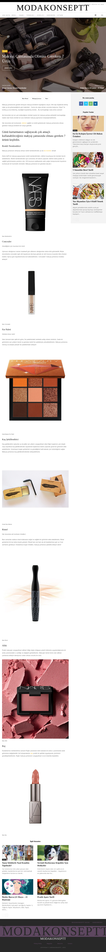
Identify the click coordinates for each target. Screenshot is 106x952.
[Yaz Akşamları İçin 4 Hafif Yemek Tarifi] (88, 191)
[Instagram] (95, 15)
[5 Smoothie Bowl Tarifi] (88, 160)
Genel (5, 51)
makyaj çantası (36, 98)
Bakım (75, 130)
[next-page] (6, 915)
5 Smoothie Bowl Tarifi (83, 170)
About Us (60, 943)
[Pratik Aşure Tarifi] (53, 887)
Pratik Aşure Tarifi (45, 897)
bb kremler (48, 151)
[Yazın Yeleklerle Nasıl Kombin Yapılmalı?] (17, 853)
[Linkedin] (95, 104)
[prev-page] (3, 915)
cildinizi (24, 123)
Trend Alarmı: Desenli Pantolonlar (14, 88)
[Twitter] (86, 104)
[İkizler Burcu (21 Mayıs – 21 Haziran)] (17, 887)
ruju (31, 753)
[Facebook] (81, 104)
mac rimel (25, 98)
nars (46, 98)
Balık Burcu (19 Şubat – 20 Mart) (92, 88)
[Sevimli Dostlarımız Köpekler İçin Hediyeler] (53, 853)
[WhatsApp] (91, 104)
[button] (102, 15)
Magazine (49, 943)
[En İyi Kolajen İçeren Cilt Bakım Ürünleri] (88, 123)
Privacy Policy (38, 943)
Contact (70, 943)
